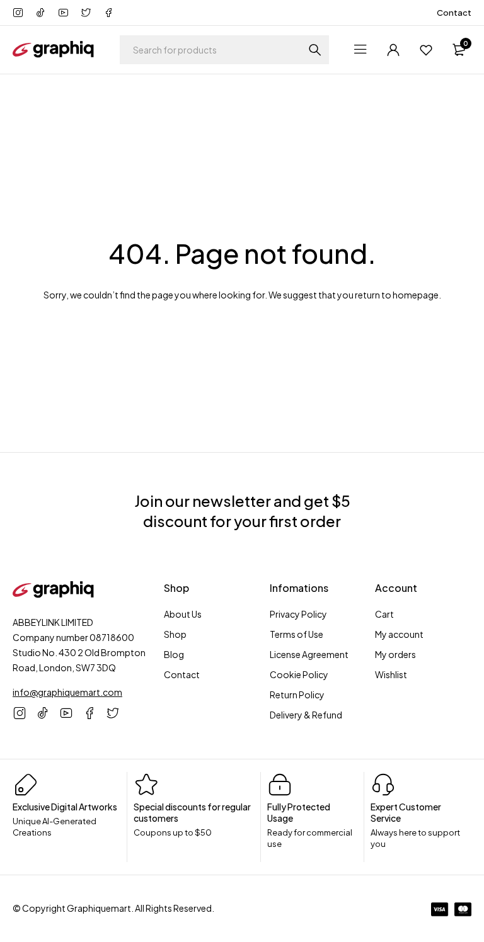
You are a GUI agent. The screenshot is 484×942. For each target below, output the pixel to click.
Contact (454, 13)
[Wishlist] (426, 49)
